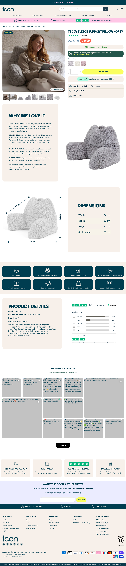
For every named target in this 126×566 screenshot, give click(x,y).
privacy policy (76, 493)
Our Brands (53, 525)
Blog (50, 520)
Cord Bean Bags (101, 531)
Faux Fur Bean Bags (102, 534)
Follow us (63, 445)
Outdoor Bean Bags (102, 528)
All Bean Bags (14, 26)
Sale (109, 15)
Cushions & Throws (89, 15)
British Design (7, 525)
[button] (6, 97)
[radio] (71, 64)
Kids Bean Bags (38, 15)
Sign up (81, 500)
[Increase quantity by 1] (79, 71)
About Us (5, 523)
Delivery (28, 520)
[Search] (105, 9)
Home (4, 26)
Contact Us (6, 520)
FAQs (28, 523)
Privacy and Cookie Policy (81, 523)
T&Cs (74, 520)
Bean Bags (17, 15)
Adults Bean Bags (102, 523)
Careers (52, 528)
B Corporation (30, 528)
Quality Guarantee (32, 525)
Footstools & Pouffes (62, 15)
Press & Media (54, 523)
